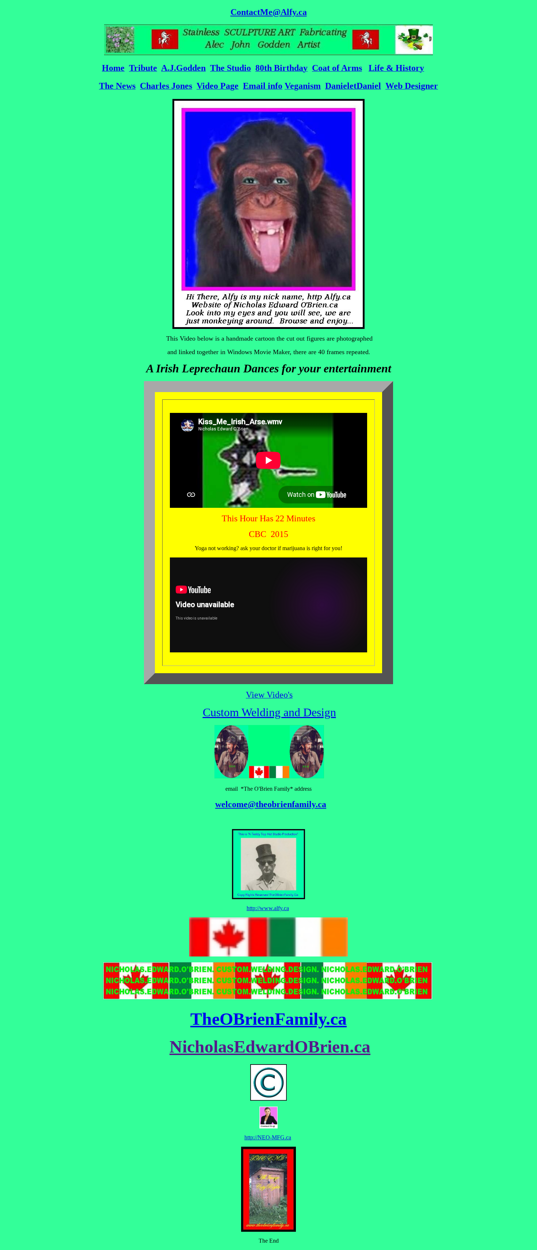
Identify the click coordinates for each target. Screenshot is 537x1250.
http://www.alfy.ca (268, 908)
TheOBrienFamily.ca (268, 1018)
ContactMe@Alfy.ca (269, 12)
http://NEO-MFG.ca (267, 1137)
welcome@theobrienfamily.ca (270, 804)
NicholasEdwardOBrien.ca (270, 1046)
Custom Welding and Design (269, 712)
